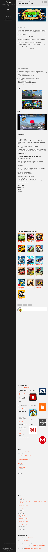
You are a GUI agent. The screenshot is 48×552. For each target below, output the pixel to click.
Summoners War (21, 467)
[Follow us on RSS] (8, 17)
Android (20, 304)
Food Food (20, 426)
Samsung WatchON (22, 515)
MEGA (19, 433)
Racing (29, 304)
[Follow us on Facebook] (6, 17)
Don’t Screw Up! (22, 415)
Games (24, 304)
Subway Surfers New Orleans (24, 498)
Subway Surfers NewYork (23, 508)
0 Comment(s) (32, 1)
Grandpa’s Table (21, 421)
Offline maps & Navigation (39, 543)
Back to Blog (44, 2)
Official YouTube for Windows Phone (33, 548)
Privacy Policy (12, 548)
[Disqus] (32, 330)
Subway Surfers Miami (23, 524)
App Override (21, 528)
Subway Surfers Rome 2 (23, 512)
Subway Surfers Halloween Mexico (25, 455)
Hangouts (30, 537)
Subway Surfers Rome (23, 521)
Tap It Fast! (20, 463)
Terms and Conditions (5, 548)
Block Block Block (42, 2)
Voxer (19, 403)
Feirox (8, 2)
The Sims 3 (46, 2)
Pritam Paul (26, 1)
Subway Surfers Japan (23, 518)
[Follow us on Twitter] (10, 17)
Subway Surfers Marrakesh (24, 459)
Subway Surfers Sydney (23, 505)
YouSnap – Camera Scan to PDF (25, 387)
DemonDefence (27, 540)
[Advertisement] (32, 58)
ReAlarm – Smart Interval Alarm (25, 451)
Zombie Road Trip (22, 408)
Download (21, 185)
